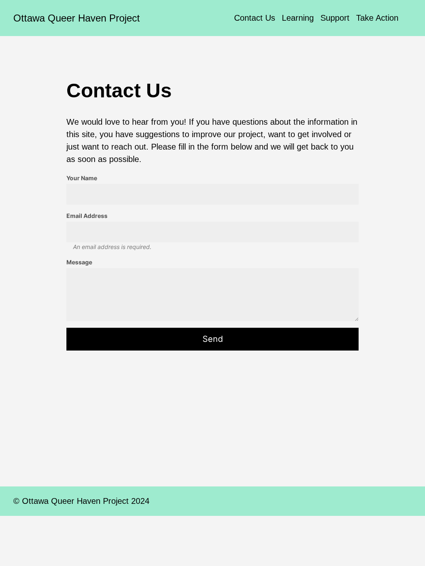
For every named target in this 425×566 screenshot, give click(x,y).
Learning (298, 17)
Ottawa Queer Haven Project (76, 18)
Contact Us (254, 17)
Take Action (377, 17)
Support (334, 17)
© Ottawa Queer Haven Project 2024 (81, 501)
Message (79, 262)
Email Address (86, 215)
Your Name (81, 177)
